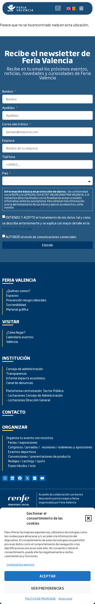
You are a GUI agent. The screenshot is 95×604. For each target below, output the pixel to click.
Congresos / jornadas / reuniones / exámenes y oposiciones (49, 447)
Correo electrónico (15, 124)
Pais (5, 173)
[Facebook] (20, 478)
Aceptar (48, 576)
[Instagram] (5, 478)
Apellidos (8, 108)
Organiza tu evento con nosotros (30, 437)
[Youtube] (42, 478)
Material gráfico (17, 309)
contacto (13, 412)
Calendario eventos (20, 336)
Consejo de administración (24, 368)
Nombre (8, 92)
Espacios (12, 295)
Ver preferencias (47, 588)
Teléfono (8, 157)
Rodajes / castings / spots (25, 461)
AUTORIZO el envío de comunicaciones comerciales (41, 237)
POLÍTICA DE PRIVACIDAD (40, 598)
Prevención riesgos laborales (26, 300)
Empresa (8, 141)
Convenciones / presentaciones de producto (38, 456)
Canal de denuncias (19, 382)
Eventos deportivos (22, 451)
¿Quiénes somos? (18, 290)
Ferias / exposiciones (22, 442)
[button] (88, 518)
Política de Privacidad (27, 207)
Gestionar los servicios (20, 564)
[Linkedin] (12, 478)
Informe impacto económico (25, 378)
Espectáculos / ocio (21, 465)
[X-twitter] (27, 478)
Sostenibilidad (16, 304)
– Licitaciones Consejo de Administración (34, 395)
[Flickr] (35, 478)
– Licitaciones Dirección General (28, 400)
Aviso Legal (65, 598)
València (12, 341)
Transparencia (16, 373)
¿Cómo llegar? (16, 332)
